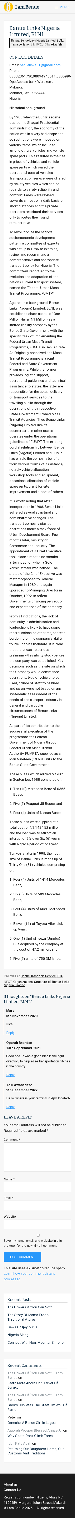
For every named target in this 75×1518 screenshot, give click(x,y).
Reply (10, 1032)
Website (10, 1216)
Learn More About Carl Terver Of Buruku (33, 1385)
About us (11, 1484)
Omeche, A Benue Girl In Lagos (32, 1422)
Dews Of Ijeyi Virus (22, 1327)
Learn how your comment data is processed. (29, 1276)
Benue (15, 41)
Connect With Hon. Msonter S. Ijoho (36, 1342)
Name (9, 1179)
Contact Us (12, 1489)
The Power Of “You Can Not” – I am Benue (35, 1375)
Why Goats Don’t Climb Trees (30, 1435)
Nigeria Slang (18, 1335)
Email (9, 1198)
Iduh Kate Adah (19, 1443)
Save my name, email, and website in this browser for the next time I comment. (33, 1243)
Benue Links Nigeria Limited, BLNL (42, 41)
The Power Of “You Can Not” (30, 1307)
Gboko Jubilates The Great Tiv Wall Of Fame (37, 1407)
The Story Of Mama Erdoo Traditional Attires (28, 1317)
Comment (12, 1139)
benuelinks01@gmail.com (40, 65)
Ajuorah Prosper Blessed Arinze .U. (35, 1430)
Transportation (20, 45)
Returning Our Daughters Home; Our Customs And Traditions (36, 1451)
